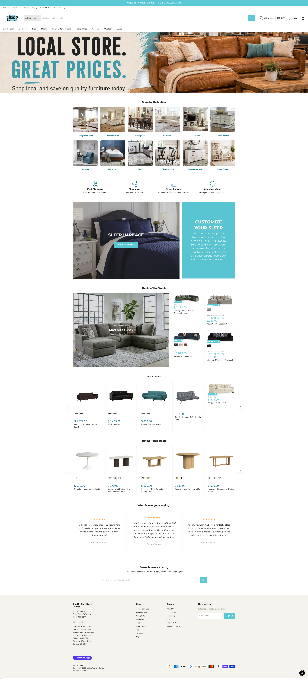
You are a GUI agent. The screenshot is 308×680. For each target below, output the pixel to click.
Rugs (137, 637)
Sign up (229, 615)
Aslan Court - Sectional (217, 324)
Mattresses (139, 633)
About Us (6, 8)
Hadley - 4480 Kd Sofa (151, 424)
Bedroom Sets (141, 612)
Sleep (119, 29)
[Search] (251, 18)
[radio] (209, 310)
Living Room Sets (142, 609)
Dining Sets (140, 616)
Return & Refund (45, 8)
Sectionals (139, 619)
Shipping (34, 8)
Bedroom (23, 29)
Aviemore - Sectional (183, 356)
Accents (96, 29)
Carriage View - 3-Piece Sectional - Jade (184, 311)
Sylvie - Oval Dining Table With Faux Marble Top (119, 490)
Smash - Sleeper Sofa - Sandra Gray (188, 418)
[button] (293, 18)
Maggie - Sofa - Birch (217, 403)
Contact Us (16, 8)
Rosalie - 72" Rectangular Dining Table (152, 490)
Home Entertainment (61, 29)
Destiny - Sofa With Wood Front (85, 425)
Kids (34, 29)
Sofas (137, 623)
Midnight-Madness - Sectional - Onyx (220, 361)
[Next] (240, 406)
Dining (44, 29)
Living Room (8, 29)
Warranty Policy (59, 8)
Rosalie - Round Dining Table (187, 489)
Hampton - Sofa (114, 424)
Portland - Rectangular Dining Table (221, 490)
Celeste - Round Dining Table (87, 489)
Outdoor (108, 29)
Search (75, 665)
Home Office (81, 29)
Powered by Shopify (80, 671)
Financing (25, 8)
